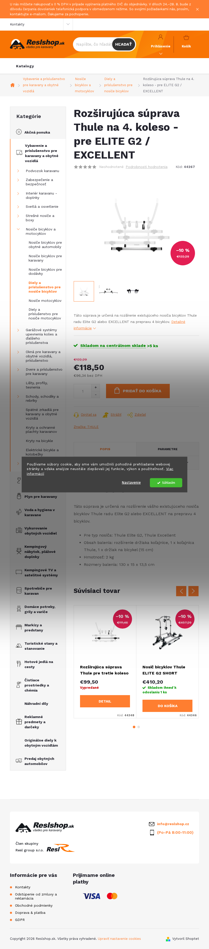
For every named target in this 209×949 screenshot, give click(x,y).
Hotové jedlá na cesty (38, 664)
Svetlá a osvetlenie (42, 206)
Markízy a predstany (33, 627)
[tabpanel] (105, 661)
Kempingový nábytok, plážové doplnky (40, 551)
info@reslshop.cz (173, 824)
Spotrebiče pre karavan (38, 590)
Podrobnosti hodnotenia (146, 167)
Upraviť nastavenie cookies (119, 939)
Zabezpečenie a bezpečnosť (39, 182)
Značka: (86, 427)
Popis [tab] (105, 449)
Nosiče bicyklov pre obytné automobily (45, 244)
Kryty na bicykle (39, 441)
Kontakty (17, 24)
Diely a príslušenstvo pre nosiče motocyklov (45, 313)
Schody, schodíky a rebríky (42, 398)
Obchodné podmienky (34, 905)
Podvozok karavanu (42, 171)
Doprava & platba (30, 913)
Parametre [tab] (168, 449)
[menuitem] (25, 66)
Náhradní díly (36, 703)
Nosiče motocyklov (45, 300)
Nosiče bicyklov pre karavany (45, 258)
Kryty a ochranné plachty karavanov (41, 429)
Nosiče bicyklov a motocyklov (41, 231)
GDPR (20, 920)
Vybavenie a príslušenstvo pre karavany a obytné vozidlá (41, 153)
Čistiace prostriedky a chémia (36, 685)
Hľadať (123, 44)
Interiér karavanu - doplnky (41, 195)
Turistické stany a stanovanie (40, 646)
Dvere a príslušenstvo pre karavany (44, 371)
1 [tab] (134, 727)
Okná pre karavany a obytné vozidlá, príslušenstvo (43, 356)
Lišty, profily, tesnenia (37, 385)
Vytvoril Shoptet (185, 939)
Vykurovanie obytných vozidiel (40, 530)
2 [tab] (138, 727)
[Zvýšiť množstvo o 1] (95, 387)
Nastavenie (131, 482)
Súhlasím (168, 482)
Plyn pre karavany (40, 497)
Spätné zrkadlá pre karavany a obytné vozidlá (42, 414)
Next (193, 591)
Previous (181, 591)
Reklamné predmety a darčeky (34, 722)
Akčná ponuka (37, 132)
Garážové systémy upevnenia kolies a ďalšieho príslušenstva (41, 336)
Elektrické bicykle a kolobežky (42, 452)
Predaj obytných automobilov (39, 761)
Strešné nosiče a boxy (40, 218)
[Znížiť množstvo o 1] (95, 394)
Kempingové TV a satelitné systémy (41, 572)
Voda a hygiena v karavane (39, 512)
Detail (105, 701)
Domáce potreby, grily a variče (39, 609)
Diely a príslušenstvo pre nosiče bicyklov (45, 287)
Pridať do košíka (142, 390)
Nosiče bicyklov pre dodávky (45, 271)
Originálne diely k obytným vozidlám (41, 742)
